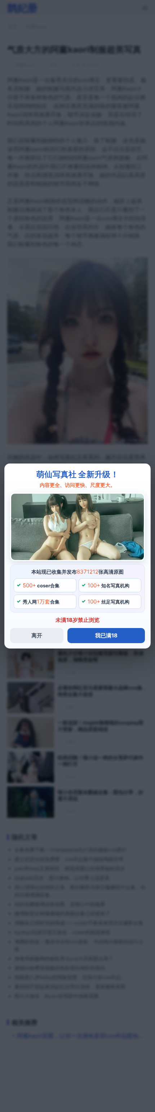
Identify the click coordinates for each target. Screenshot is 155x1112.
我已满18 (106, 635)
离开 (36, 635)
